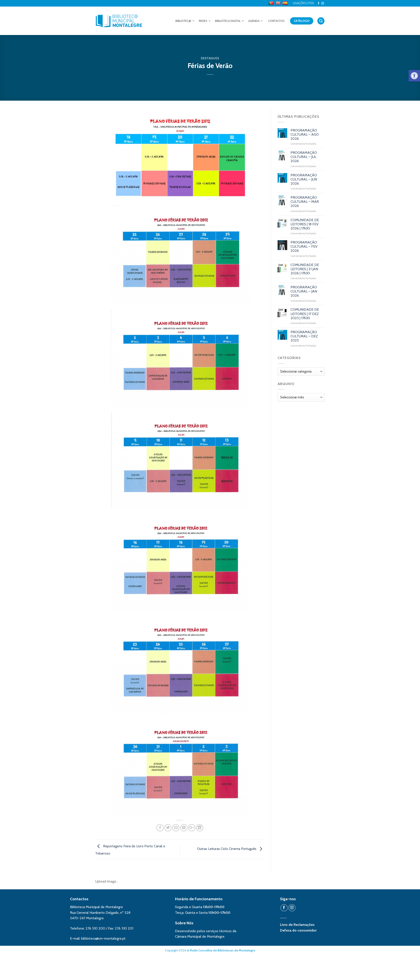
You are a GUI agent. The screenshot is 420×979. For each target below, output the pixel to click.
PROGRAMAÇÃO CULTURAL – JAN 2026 (303, 291)
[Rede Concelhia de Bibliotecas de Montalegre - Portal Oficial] (119, 21)
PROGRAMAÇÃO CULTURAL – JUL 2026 (303, 157)
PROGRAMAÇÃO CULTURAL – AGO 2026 (304, 134)
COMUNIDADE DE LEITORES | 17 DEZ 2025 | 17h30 (304, 313)
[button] (414, 75)
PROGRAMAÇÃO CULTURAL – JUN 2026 (303, 179)
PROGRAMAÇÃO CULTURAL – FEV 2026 (303, 246)
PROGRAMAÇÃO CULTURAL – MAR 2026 (304, 201)
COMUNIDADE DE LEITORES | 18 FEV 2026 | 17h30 (304, 224)
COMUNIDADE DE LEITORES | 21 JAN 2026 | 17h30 (304, 269)
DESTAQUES (210, 58)
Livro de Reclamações (297, 925)
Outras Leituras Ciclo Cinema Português (227, 849)
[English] (278, 3)
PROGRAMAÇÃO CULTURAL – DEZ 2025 (304, 336)
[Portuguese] (271, 3)
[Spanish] (285, 3)
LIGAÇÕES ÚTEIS (303, 3)
